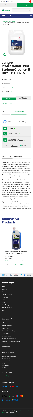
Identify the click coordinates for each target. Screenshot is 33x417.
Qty (3, 107)
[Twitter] (6, 386)
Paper (3, 302)
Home (3, 20)
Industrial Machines (7, 307)
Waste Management (7, 305)
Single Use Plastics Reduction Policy (11, 341)
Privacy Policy (5, 328)
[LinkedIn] (17, 386)
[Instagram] (10, 386)
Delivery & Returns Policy (8, 331)
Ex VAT (12, 1)
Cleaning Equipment (7, 294)
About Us (7, 5)
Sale (3, 313)
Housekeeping (16, 20)
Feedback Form (6, 346)
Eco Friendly (5, 289)
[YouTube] (13, 386)
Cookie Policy (5, 333)
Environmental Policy (7, 336)
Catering (4, 300)
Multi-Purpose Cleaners (9, 21)
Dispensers (5, 297)
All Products (7, 16)
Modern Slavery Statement (8, 339)
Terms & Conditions (7, 325)
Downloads (18, 156)
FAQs (3, 323)
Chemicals (9, 20)
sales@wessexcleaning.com (12, 376)
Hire (3, 310)
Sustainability (5, 344)
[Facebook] (3, 386)
